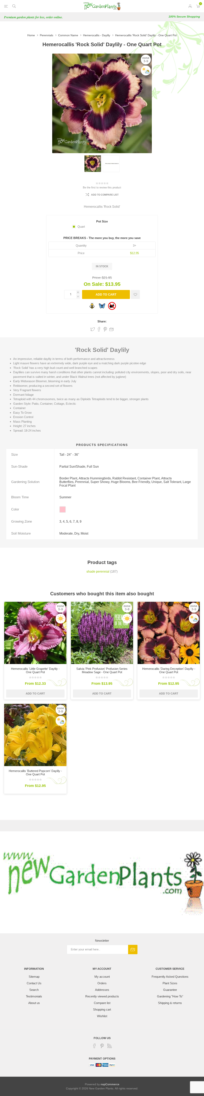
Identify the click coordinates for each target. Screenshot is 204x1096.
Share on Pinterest (105, 329)
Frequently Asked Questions (170, 976)
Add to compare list (105, 194)
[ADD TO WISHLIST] (135, 294)
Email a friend (111, 329)
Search (34, 989)
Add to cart (106, 294)
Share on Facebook (99, 329)
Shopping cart (102, 1009)
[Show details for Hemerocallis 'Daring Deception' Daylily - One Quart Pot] (168, 633)
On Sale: (94, 284)
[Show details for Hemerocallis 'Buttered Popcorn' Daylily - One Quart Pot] (35, 735)
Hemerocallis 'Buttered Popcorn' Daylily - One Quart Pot (35, 772)
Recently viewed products (102, 996)
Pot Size (102, 221)
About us (34, 1003)
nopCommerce (110, 1084)
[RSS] (109, 1046)
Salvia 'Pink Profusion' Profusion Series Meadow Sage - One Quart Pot (102, 670)
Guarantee (170, 989)
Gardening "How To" (170, 996)
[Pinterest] (102, 1046)
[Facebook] (94, 1046)
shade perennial (97, 571)
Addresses (102, 989)
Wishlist (102, 1016)
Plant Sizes (170, 983)
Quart (81, 226)
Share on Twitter (92, 329)
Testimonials (34, 996)
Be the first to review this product (102, 187)
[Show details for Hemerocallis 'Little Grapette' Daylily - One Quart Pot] (35, 633)
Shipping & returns (170, 1003)
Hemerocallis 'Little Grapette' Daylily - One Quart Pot (35, 670)
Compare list (102, 1003)
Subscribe (132, 949)
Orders (102, 983)
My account (102, 976)
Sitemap (34, 976)
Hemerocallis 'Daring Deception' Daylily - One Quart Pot (168, 670)
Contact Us (34, 983)
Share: (102, 321)
